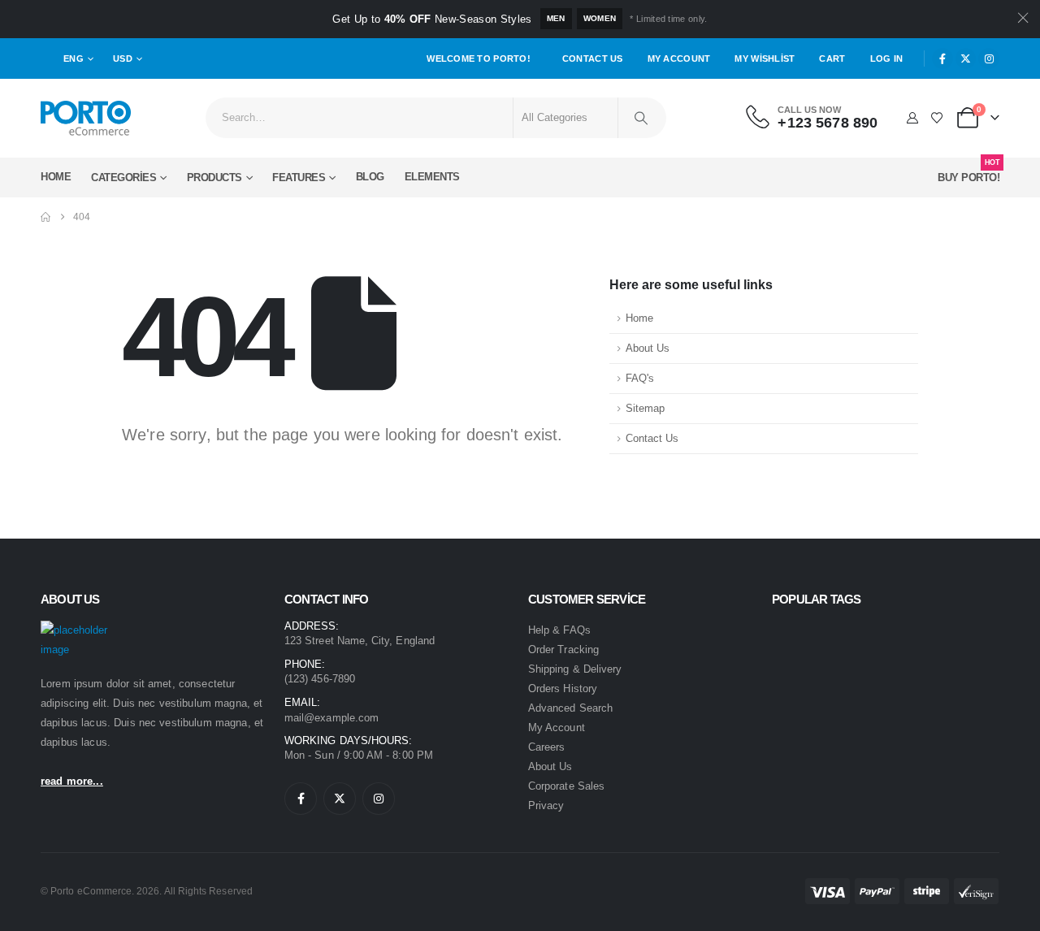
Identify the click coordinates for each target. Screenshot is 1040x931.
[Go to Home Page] (45, 217)
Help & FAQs (559, 630)
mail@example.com (331, 718)
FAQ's (640, 378)
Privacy (546, 805)
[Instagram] (988, 58)
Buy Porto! (968, 173)
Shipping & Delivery (575, 669)
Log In (887, 58)
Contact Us (592, 58)
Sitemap (645, 408)
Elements (432, 177)
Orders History (562, 688)
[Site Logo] (86, 118)
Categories (123, 177)
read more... (72, 781)
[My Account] (912, 118)
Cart (832, 58)
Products (214, 177)
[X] (966, 58)
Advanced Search (570, 708)
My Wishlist (764, 58)
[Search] (641, 117)
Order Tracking (563, 649)
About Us (648, 348)
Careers (546, 747)
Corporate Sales (566, 786)
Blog (370, 177)
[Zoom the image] (86, 630)
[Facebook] (942, 58)
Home (56, 177)
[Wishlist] (937, 118)
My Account (679, 58)
